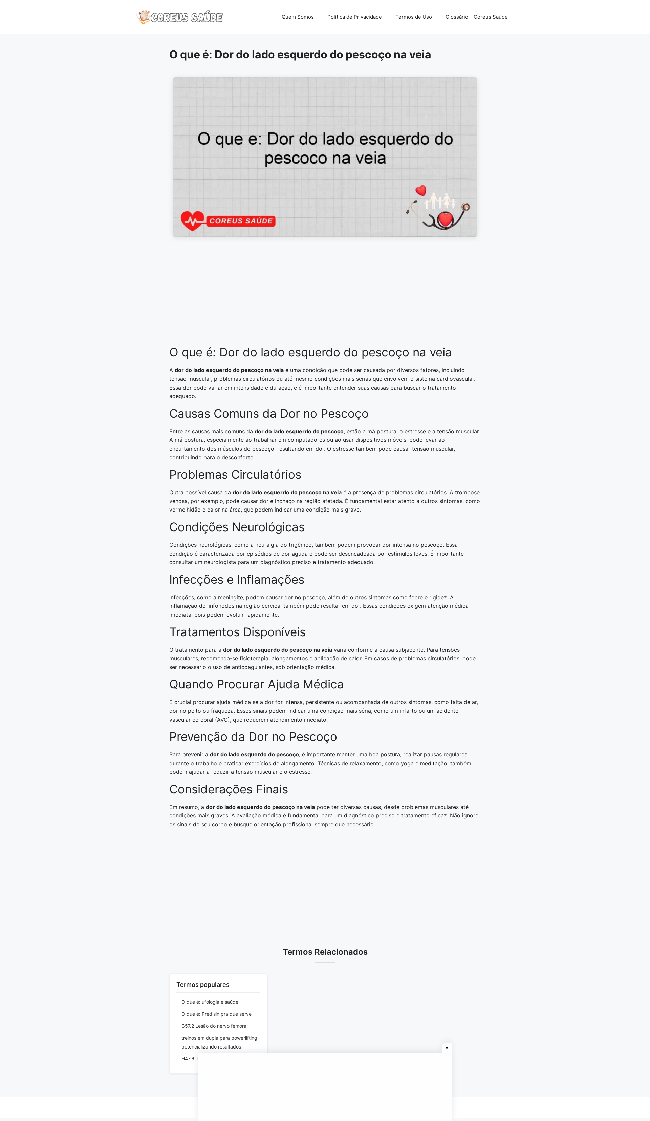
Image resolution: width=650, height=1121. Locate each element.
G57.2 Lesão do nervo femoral (214, 1026)
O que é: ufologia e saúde (209, 1002)
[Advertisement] (325, 294)
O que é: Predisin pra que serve (216, 1014)
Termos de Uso (413, 17)
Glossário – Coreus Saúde (477, 17)
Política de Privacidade (354, 17)
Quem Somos (298, 17)
